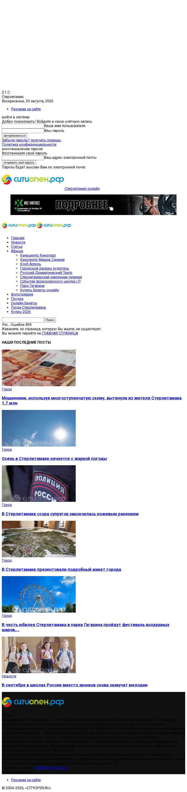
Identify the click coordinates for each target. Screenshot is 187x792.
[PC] (93, 214)
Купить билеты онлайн (39, 290)
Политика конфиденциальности (29, 144)
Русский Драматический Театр (46, 273)
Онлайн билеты (24, 303)
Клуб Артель (30, 264)
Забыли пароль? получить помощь (31, 140)
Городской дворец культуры (44, 268)
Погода (17, 299)
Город (7, 389)
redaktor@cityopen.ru (51, 767)
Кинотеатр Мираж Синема (42, 260)
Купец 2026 (21, 312)
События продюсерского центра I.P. (50, 281)
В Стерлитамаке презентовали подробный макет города (61, 569)
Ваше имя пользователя (64, 126)
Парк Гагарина (32, 286)
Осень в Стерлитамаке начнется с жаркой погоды (54, 458)
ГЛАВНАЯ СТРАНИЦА (60, 333)
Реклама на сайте (26, 109)
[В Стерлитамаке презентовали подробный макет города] (39, 556)
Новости (18, 242)
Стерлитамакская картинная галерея (51, 277)
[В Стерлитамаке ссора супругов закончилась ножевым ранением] (39, 500)
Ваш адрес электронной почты (70, 157)
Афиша (17, 251)
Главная (17, 238)
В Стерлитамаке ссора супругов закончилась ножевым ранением (70, 513)
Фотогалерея (22, 294)
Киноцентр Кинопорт (38, 255)
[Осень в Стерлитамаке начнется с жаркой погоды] (39, 445)
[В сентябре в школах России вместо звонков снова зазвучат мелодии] (39, 672)
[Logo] (19, 230)
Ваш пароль (54, 130)
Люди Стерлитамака (28, 307)
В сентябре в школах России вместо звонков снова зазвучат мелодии (75, 685)
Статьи (16, 247)
